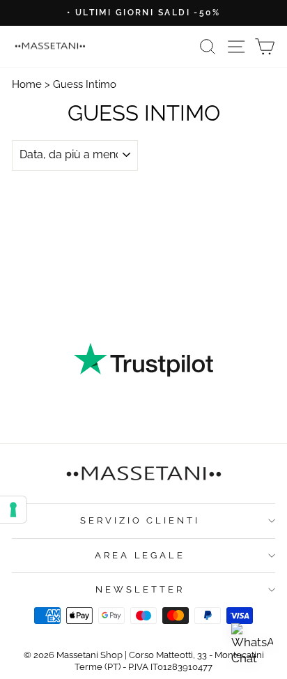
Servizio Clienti (140, 520)
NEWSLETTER (140, 589)
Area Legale (140, 555)
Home (27, 84)
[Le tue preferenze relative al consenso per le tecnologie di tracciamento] (13, 509)
